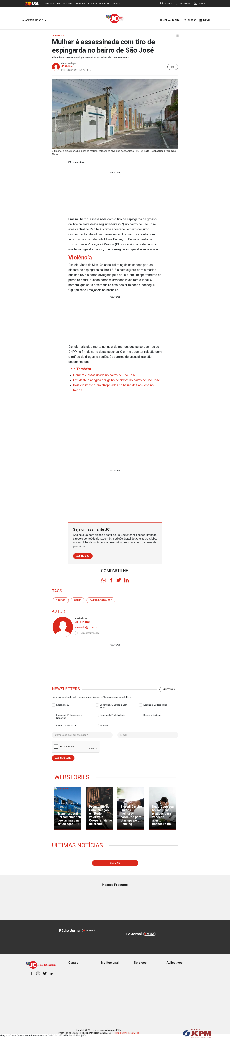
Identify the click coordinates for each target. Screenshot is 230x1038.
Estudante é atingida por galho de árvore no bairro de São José (116, 380)
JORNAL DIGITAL (172, 20)
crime (77, 600)
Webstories (71, 777)
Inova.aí (104, 725)
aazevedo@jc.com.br (86, 627)
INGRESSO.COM (52, 3)
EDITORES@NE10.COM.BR (126, 1033)
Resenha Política (152, 715)
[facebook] (111, 580)
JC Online (67, 66)
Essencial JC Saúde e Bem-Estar (114, 705)
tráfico (60, 600)
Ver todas (169, 689)
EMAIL (202, 3)
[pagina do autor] (62, 627)
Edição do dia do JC (66, 725)
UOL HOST (68, 3)
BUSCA (168, 3)
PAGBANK (81, 3)
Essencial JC (62, 704)
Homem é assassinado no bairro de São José (104, 375)
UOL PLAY (104, 3)
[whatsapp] (103, 580)
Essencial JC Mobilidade (112, 715)
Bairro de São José (101, 600)
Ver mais (115, 863)
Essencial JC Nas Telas (155, 704)
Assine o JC (82, 556)
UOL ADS (116, 3)
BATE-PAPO (185, 3)
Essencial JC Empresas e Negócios (69, 715)
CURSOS (92, 3)
